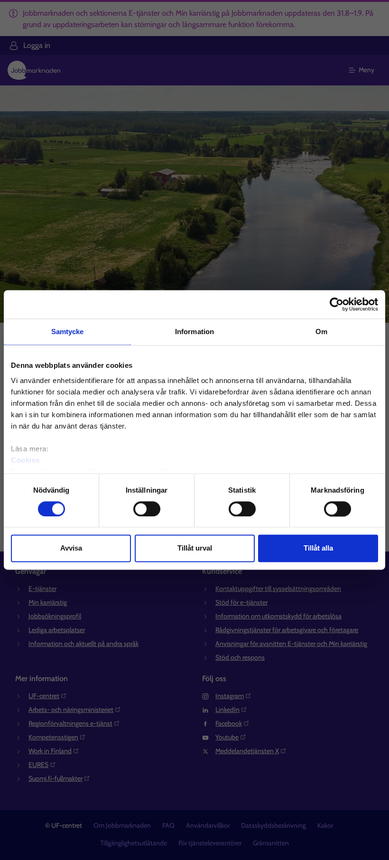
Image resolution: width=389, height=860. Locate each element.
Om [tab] (321, 331)
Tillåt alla (318, 548)
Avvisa (71, 548)
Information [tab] (194, 331)
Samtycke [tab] (67, 331)
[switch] (146, 508)
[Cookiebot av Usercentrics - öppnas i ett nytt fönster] (336, 304)
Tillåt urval (194, 548)
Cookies (25, 460)
